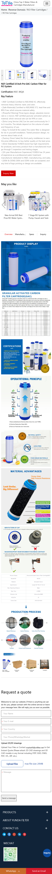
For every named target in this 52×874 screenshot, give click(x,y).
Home (4, 9)
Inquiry (43, 234)
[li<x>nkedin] (9, 834)
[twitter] (24, 834)
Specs (31, 234)
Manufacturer (20, 234)
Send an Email (39, 870)
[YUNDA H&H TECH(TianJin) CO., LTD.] (6, 3)
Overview (8, 234)
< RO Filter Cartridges (9, 13)
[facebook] (19, 834)
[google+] (14, 834)
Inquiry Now (8, 173)
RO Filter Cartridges (36, 9)
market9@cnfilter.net (35, 747)
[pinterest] (4, 834)
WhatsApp (11, 870)
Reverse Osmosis (17, 9)
